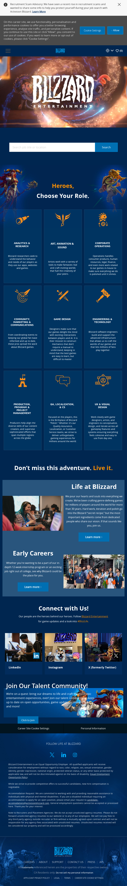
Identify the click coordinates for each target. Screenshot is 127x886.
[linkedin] (63, 755)
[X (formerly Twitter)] (103, 653)
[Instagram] (63, 653)
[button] (92, 30)
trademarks (27, 867)
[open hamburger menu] (8, 51)
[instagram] (75, 755)
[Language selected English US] (110, 50)
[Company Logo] (60, 50)
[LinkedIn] (23, 653)
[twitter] (52, 755)
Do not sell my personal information (74, 872)
